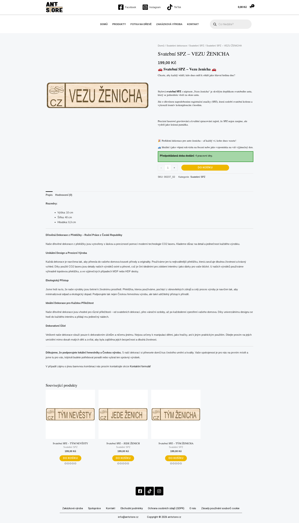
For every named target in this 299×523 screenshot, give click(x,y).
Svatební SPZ (196, 45)
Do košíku (205, 167)
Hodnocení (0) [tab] (63, 194)
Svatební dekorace (176, 45)
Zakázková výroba (169, 24)
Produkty (119, 24)
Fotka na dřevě (141, 24)
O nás (192, 508)
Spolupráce (94, 508)
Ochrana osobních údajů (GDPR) (166, 508)
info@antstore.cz (128, 517)
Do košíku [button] (70, 458)
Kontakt (193, 24)
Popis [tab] (49, 194)
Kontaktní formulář (140, 366)
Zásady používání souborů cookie (220, 508)
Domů (104, 24)
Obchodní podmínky (131, 508)
